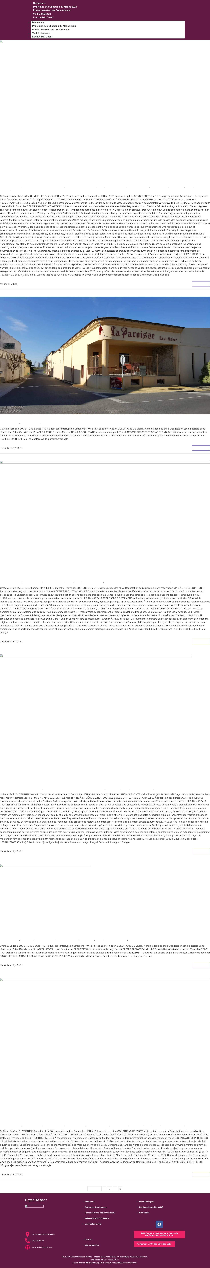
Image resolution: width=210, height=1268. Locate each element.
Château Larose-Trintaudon (30, 182)
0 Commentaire (27, 283)
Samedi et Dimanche (54, 422)
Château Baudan (18, 935)
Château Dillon (16, 577)
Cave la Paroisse (17, 418)
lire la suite (201, 283)
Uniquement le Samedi (185, 581)
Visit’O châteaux (42, 14)
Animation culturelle (10, 186)
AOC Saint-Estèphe (76, 186)
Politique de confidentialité (151, 1207)
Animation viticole (33, 186)
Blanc (102, 186)
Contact (88, 1239)
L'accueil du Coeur (93, 1224)
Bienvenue (38, 22)
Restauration (177, 186)
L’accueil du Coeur (43, 17)
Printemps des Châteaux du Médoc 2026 (55, 7)
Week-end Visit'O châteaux (97, 1218)
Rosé (148, 1124)
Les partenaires (92, 1245)
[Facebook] (159, 1224)
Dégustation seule (116, 186)
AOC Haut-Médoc (54, 186)
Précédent (94, 1188)
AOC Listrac (27, 939)
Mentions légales (146, 1201)
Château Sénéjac (18, 1120)
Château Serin (15, 783)
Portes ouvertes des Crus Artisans (51, 10)
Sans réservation (22, 189)
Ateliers (93, 186)
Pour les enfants (160, 186)
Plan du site (144, 1213)
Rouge (189, 186)
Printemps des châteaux (96, 1207)
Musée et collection (138, 186)
